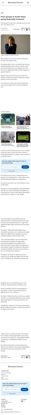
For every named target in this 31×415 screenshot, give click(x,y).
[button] (3, 2)
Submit (25, 167)
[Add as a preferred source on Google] (16, 29)
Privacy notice (12, 171)
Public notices (4, 379)
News (2, 13)
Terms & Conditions (6, 373)
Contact (3, 374)
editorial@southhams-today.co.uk (12, 412)
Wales (26, 68)
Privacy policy (4, 376)
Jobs (2, 377)
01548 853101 (8, 409)
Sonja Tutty (4, 28)
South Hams (13, 58)
